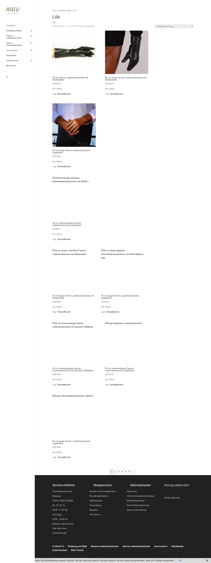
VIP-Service (95, 514)
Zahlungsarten (96, 501)
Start (54, 10)
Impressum (132, 491)
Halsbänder (11, 55)
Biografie (93, 510)
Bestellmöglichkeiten (99, 496)
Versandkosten (64, 94)
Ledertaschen (12, 60)
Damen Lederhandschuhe (14, 37)
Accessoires (11, 50)
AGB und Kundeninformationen (140, 496)
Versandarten (95, 505)
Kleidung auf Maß (13, 31)
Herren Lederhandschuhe (14, 44)
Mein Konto (11, 66)
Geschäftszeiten (108, 491)
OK (180, 560)
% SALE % (10, 26)
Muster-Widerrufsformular (138, 505)
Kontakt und (95, 491)
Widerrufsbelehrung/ (136, 501)
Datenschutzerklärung (136, 510)
